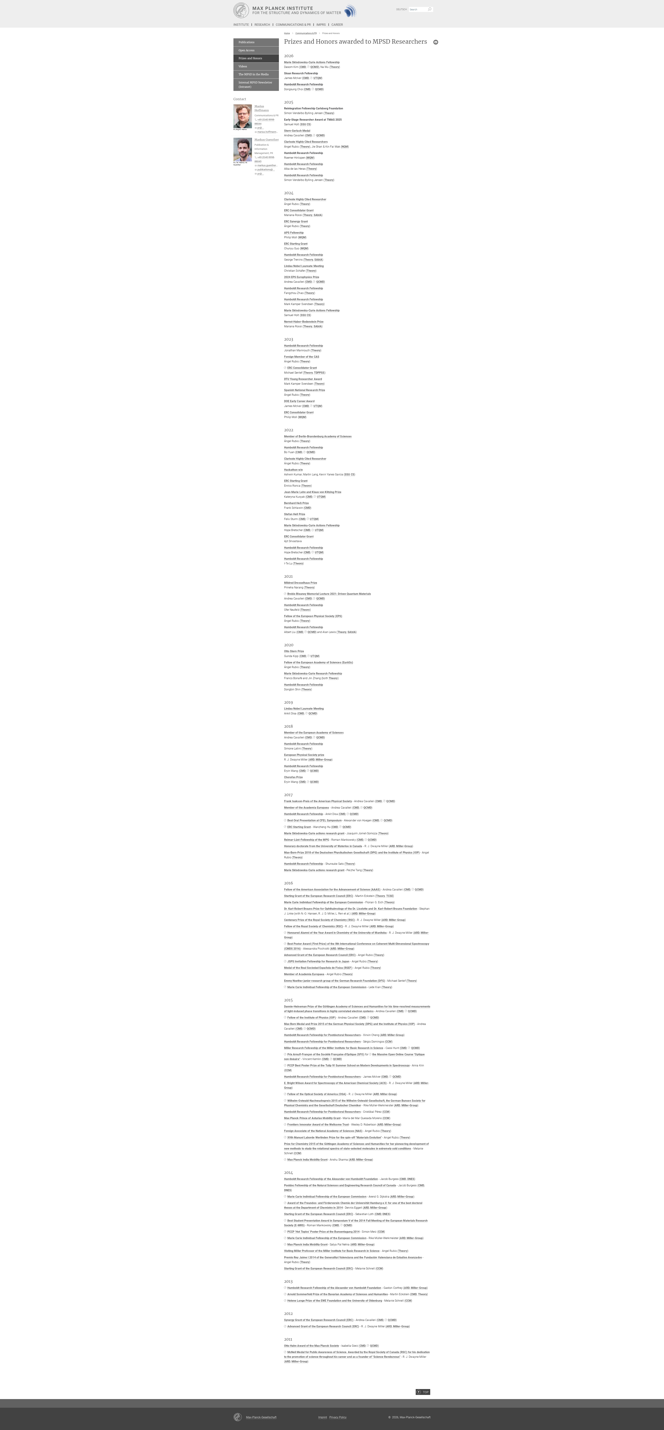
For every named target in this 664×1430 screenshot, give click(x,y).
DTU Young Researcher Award (303, 379)
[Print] (435, 42)
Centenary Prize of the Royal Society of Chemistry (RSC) (319, 920)
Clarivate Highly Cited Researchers (306, 141)
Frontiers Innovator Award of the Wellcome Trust (318, 1124)
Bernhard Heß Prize (296, 503)
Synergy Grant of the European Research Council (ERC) (318, 1320)
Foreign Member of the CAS (301, 356)
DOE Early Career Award (299, 401)
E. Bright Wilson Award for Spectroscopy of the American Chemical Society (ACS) (335, 1083)
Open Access (247, 50)
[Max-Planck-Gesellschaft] (239, 1417)
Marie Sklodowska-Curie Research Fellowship (313, 673)
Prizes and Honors (250, 58)
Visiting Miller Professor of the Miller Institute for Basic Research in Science (332, 1251)
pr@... (260, 127)
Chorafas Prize (293, 777)
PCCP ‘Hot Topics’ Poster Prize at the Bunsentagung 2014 (323, 1231)
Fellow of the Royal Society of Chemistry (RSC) (313, 926)
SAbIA (318, 215)
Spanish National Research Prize (304, 390)
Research (262, 24)
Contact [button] (239, 99)
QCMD (314, 67)
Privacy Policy (338, 1417)
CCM (388, 1041)
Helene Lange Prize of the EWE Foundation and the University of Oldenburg (334, 1300)
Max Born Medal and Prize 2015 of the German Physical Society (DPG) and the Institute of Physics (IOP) (349, 1024)
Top (425, 1392)
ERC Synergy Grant (296, 221)
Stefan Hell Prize (294, 514)
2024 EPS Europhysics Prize (301, 277)
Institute (241, 24)
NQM (345, 146)
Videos (243, 66)
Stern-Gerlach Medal (297, 130)
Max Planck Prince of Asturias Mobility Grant (312, 1118)
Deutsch (401, 9)
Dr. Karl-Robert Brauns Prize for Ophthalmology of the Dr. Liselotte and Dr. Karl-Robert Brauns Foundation (350, 908)
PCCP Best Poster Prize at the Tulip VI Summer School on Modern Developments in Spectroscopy (348, 1065)
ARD (312, 759)
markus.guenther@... (268, 165)
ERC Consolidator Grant (298, 210)
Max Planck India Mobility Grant (307, 1159)
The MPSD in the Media (254, 74)
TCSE (389, 896)
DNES (410, 1179)
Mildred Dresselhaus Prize (300, 582)
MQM (310, 157)
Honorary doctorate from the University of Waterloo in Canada (323, 846)
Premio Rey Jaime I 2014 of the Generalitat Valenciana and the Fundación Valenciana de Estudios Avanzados (353, 1257)
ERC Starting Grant (296, 243)
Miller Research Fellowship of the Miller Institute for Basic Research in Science (333, 1048)
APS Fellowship (294, 232)
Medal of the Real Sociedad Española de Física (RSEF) (318, 967)
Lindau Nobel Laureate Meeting (304, 266)
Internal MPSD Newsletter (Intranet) (255, 85)
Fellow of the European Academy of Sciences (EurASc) (318, 662)
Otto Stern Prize (294, 651)
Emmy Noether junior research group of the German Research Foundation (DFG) (334, 980)
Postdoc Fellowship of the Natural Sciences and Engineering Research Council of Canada (340, 1185)
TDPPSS (319, 372)
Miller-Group (324, 759)
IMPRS (321, 24)
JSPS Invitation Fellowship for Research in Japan (318, 961)
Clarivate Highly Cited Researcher (305, 199)
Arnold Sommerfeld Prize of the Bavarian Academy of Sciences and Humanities (337, 1294)
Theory (334, 67)
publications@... (266, 169)
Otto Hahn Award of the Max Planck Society (311, 1345)
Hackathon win (293, 469)
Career (337, 24)
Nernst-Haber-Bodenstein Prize (304, 321)
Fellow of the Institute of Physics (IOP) (311, 1017)
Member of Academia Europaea (304, 974)
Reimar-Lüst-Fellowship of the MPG (306, 839)
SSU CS (305, 124)
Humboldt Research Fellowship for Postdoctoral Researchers (322, 1035)
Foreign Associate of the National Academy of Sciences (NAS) (323, 1131)
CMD (303, 67)
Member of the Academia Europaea (306, 807)
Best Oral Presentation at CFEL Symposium (314, 820)
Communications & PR (293, 24)
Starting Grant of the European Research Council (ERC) (318, 896)
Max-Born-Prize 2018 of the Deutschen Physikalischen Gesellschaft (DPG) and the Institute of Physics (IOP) (352, 852)
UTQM (317, 78)
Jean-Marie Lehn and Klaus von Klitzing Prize (312, 492)
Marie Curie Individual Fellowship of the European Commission (323, 902)
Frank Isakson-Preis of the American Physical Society (318, 801)
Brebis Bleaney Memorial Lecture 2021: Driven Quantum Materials (329, 594)
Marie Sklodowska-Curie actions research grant (314, 833)
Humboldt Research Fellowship (303, 164)
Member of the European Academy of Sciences (314, 732)
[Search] (429, 9)
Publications (247, 42)
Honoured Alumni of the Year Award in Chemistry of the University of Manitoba (337, 932)
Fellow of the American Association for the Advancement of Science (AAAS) (332, 889)
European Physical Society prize (304, 755)
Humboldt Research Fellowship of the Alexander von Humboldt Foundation (331, 1179)
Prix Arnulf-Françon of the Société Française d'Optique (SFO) (325, 1054)
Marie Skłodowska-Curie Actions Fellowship (312, 62)
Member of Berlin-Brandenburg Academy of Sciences (318, 436)
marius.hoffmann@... (269, 131)
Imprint (322, 1417)
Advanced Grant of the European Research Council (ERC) (320, 955)
